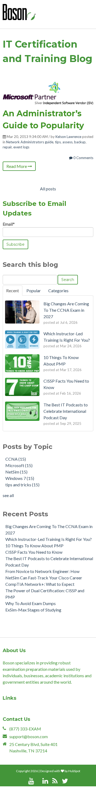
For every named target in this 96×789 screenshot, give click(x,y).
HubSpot (74, 771)
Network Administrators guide (29, 142)
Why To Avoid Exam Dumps (30, 603)
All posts (48, 188)
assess (67, 142)
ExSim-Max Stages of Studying (33, 609)
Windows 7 (19, 478)
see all (8, 495)
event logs (21, 147)
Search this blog (30, 264)
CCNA (15, 458)
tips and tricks (22, 484)
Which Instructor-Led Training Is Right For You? (48, 539)
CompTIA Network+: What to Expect (39, 584)
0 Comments (83, 158)
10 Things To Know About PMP (34, 545)
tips (58, 142)
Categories (58, 290)
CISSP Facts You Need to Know (33, 552)
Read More (17, 166)
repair (7, 147)
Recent (12, 290)
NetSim (16, 471)
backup (80, 142)
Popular (33, 290)
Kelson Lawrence (68, 136)
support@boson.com (28, 736)
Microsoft (19, 465)
